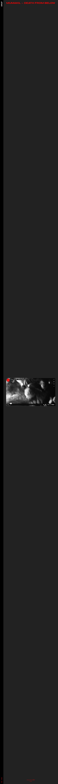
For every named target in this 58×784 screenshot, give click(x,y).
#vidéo (31, 781)
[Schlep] (1, 4)
